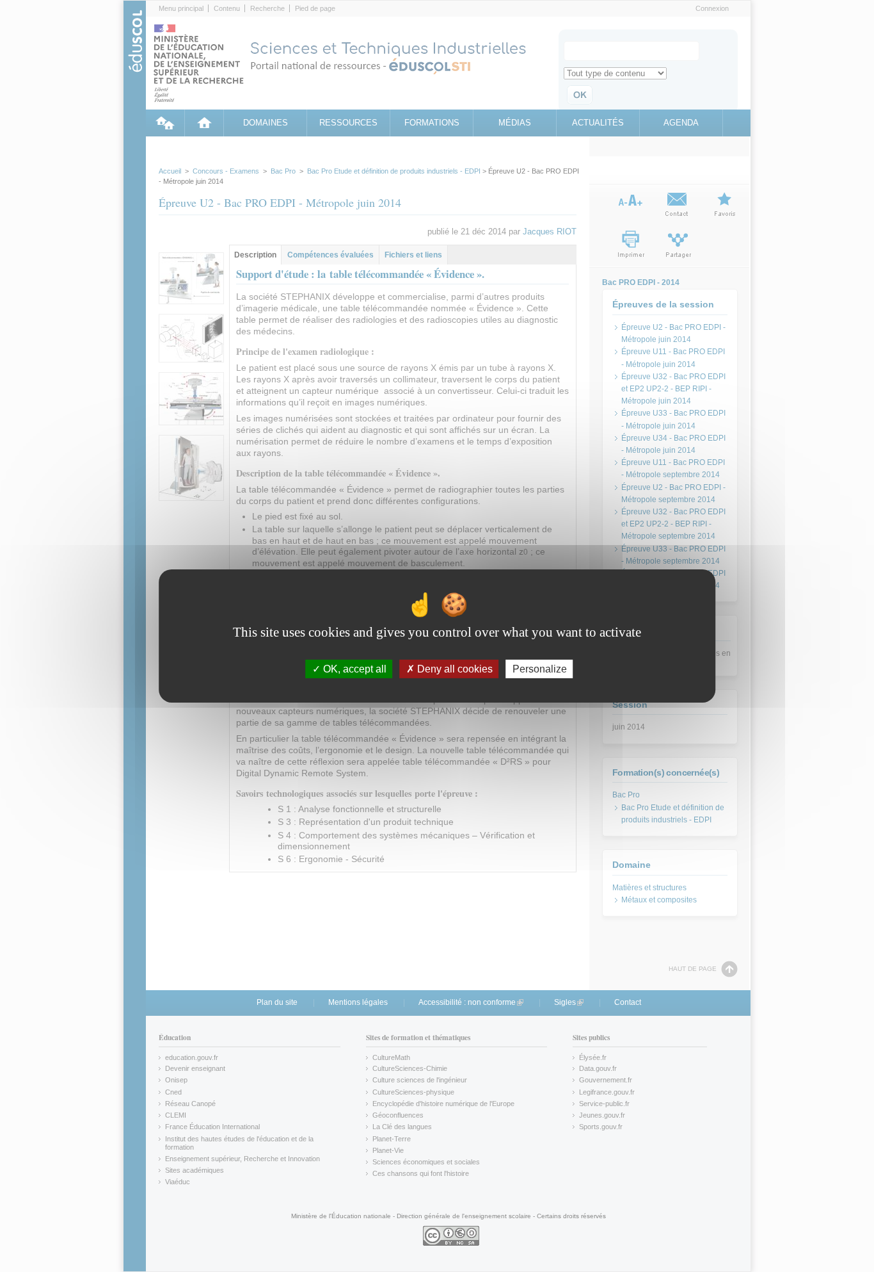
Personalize (539, 669)
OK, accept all (353, 669)
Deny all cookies (454, 669)
